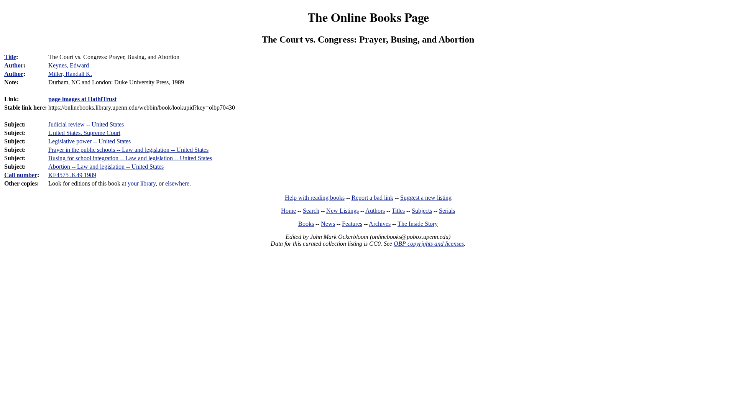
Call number (20, 175)
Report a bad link (372, 197)
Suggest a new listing (426, 197)
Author (13, 65)
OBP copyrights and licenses (429, 243)
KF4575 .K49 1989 (72, 175)
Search (311, 210)
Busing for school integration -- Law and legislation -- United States (130, 158)
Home (288, 210)
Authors (375, 210)
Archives (380, 223)
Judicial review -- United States (86, 124)
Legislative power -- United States (89, 141)
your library (142, 183)
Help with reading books (315, 197)
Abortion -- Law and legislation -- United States (106, 166)
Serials (447, 210)
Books (306, 223)
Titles (398, 210)
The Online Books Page (368, 17)
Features (352, 223)
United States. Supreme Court (84, 133)
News (328, 223)
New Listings (342, 210)
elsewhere (177, 183)
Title (10, 57)
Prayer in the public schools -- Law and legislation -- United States (128, 149)
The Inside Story (418, 223)
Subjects (422, 210)
